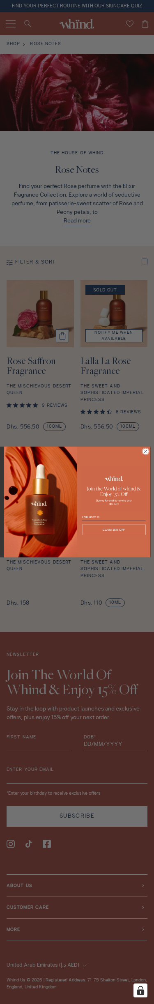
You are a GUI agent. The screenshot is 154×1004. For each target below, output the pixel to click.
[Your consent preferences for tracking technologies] (140, 990)
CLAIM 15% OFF (113, 530)
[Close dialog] (145, 451)
